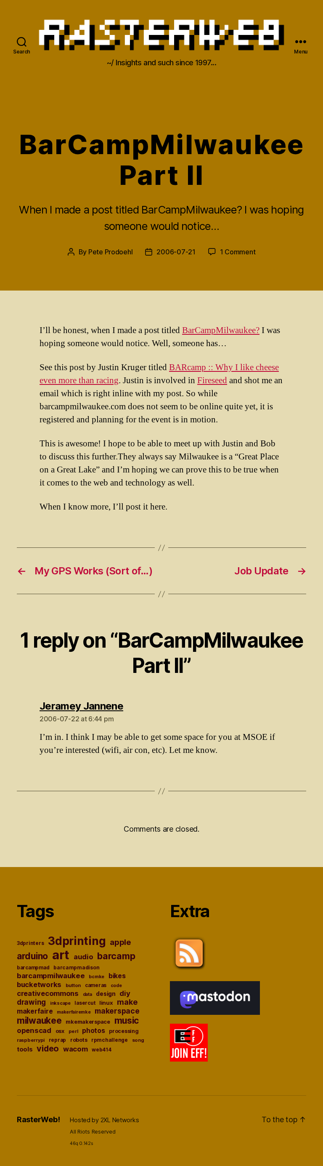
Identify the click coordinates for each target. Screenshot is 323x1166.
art (60, 954)
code (116, 985)
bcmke (96, 976)
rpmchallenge (109, 1040)
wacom (75, 1049)
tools (25, 1049)
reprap (57, 1040)
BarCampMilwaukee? (220, 330)
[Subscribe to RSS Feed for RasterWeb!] (238, 953)
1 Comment (238, 252)
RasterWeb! (38, 1119)
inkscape (60, 1003)
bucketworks (39, 984)
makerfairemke (74, 1012)
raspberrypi (31, 1040)
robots (78, 1040)
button (73, 985)
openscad (34, 1030)
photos (93, 1031)
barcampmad (33, 968)
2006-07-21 (175, 252)
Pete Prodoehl (110, 252)
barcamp (116, 955)
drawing (31, 1002)
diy (124, 993)
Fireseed (212, 380)
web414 (101, 1050)
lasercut (84, 1003)
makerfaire (35, 1011)
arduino (32, 956)
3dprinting (77, 940)
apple (120, 942)
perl (73, 1031)
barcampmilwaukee (51, 975)
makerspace (117, 1010)
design (105, 993)
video (48, 1048)
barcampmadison (76, 967)
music (126, 1020)
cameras (95, 985)
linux (106, 1002)
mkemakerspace (88, 1022)
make (127, 1002)
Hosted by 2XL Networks (104, 1119)
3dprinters (30, 943)
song (138, 1040)
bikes (117, 976)
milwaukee (39, 1020)
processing (123, 1031)
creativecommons (48, 993)
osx (60, 1031)
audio (83, 957)
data (87, 994)
